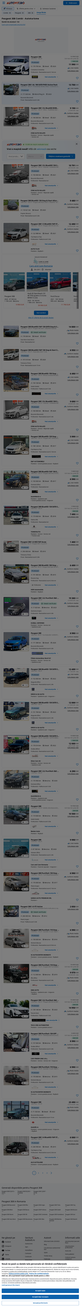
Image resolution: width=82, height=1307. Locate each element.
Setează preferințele (40, 1303)
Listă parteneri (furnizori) (11, 1285)
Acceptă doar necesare (40, 1297)
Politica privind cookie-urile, (19, 1274)
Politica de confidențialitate (39, 1274)
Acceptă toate (40, 1291)
